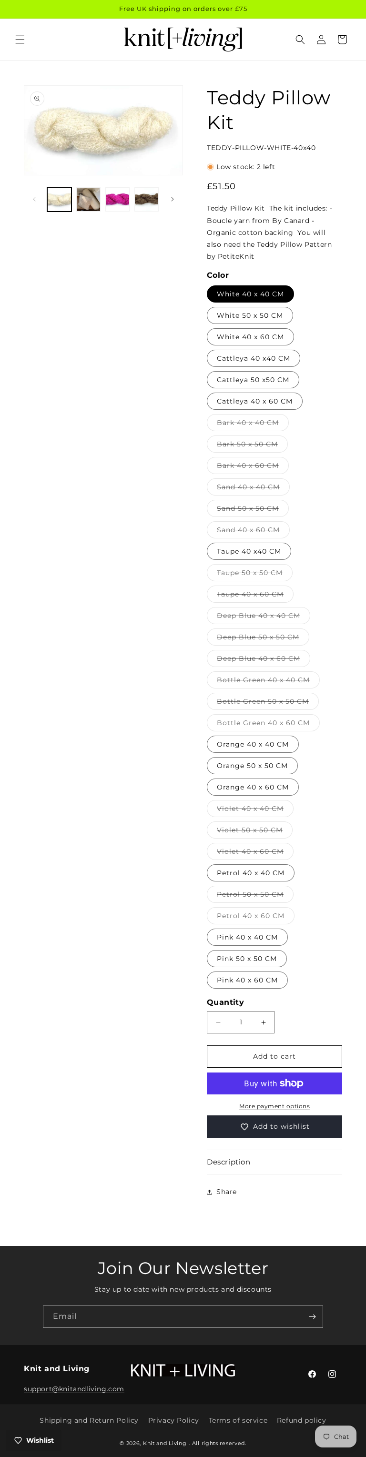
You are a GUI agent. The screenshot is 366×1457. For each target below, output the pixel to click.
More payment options (274, 1106)
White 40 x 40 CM (250, 294)
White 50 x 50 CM (250, 315)
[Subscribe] (312, 1316)
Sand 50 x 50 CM (253, 510)
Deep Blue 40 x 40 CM (263, 617)
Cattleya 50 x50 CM (253, 379)
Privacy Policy (173, 1420)
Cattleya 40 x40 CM (253, 358)
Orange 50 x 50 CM (252, 765)
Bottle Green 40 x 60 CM (268, 724)
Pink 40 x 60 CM (247, 980)
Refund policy (301, 1420)
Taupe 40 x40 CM (249, 551)
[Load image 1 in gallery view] (59, 199)
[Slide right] (172, 199)
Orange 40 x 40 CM (253, 744)
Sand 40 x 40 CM (253, 489)
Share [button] (226, 1191)
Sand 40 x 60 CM (253, 531)
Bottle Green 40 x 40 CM (268, 681)
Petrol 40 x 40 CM (251, 873)
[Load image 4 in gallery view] (146, 199)
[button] (20, 39)
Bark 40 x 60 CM (253, 467)
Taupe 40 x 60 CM (255, 596)
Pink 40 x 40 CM (247, 937)
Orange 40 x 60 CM (253, 787)
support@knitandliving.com (74, 1389)
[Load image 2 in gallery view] (88, 199)
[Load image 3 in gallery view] (117, 199)
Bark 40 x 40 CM (253, 424)
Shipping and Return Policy (89, 1420)
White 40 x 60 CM (250, 337)
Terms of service (238, 1420)
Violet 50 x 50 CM (255, 832)
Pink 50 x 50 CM (247, 958)
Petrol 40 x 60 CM (256, 917)
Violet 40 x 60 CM (255, 853)
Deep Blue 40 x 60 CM (263, 660)
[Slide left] (34, 199)
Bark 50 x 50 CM (252, 446)
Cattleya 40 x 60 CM (255, 401)
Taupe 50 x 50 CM (255, 574)
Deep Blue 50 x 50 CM (263, 639)
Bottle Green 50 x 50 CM (268, 703)
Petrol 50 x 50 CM (255, 896)
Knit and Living (165, 1443)
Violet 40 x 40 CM (255, 810)
